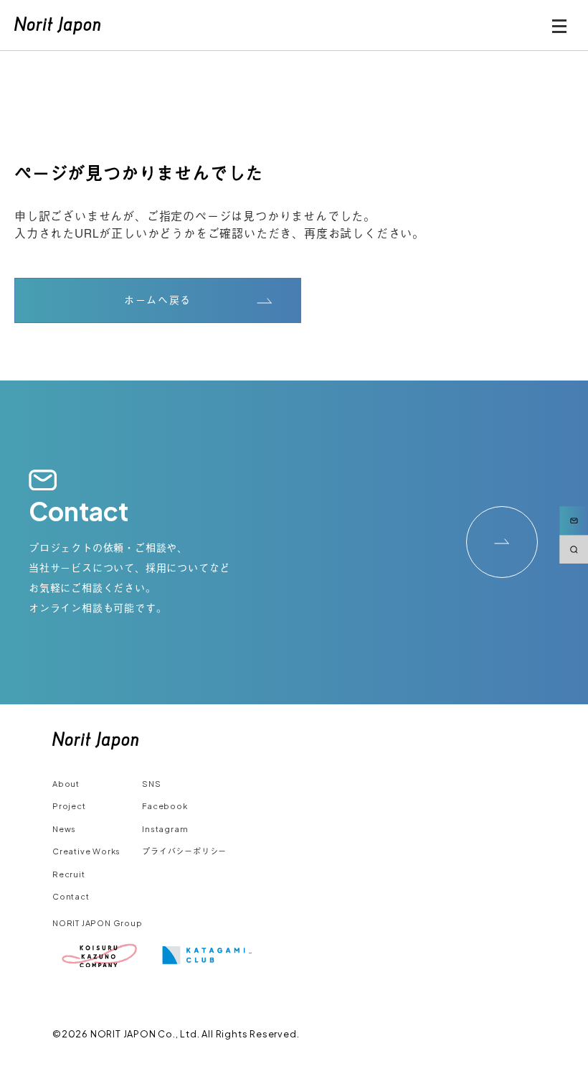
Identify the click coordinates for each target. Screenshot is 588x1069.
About (66, 783)
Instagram (165, 829)
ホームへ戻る (157, 300)
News (64, 829)
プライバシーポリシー (184, 851)
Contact (71, 896)
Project (69, 806)
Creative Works (86, 851)
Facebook (164, 806)
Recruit (68, 874)
